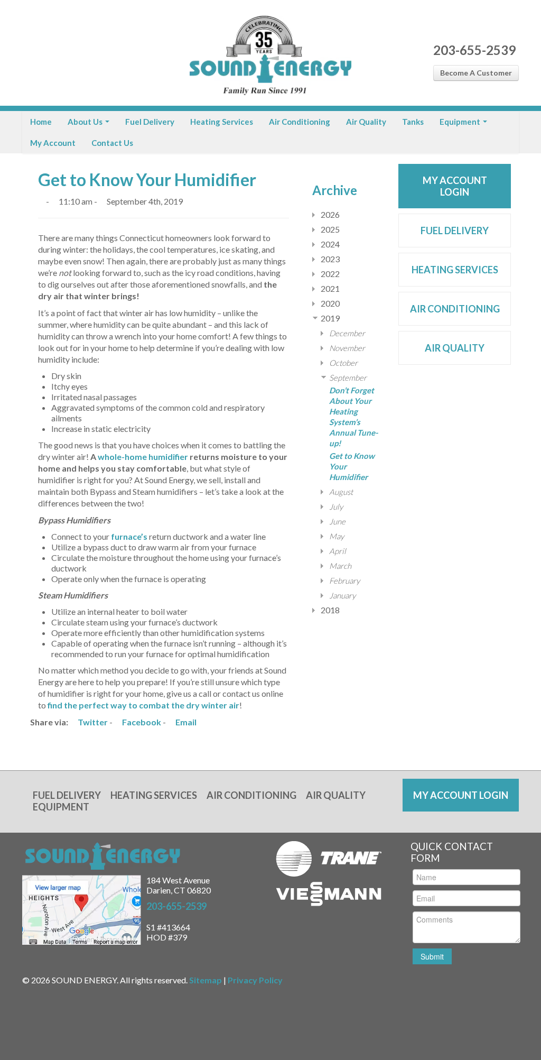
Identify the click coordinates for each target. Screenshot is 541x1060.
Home (41, 121)
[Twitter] (50, 53)
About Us (86, 121)
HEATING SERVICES (455, 269)
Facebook (140, 722)
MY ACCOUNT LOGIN (455, 186)
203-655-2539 (474, 50)
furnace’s (129, 536)
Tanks (413, 121)
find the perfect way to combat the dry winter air (143, 705)
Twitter (92, 722)
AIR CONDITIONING (455, 309)
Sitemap (205, 980)
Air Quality (366, 121)
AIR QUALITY (454, 348)
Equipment (461, 121)
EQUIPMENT (61, 807)
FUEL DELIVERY (455, 230)
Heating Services (221, 121)
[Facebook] (31, 53)
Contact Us (112, 143)
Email (185, 722)
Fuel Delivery (149, 121)
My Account (53, 143)
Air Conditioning (299, 121)
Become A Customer (476, 72)
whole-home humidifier (143, 456)
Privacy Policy (255, 980)
